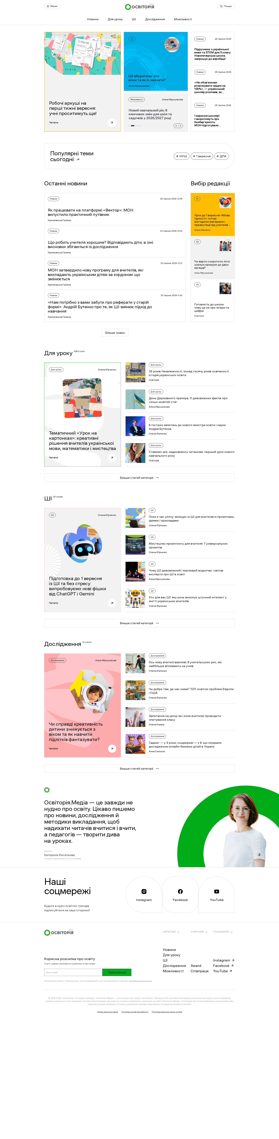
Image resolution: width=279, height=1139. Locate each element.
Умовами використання (140, 981)
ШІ (134, 19)
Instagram (221, 960)
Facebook (221, 965)
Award (196, 965)
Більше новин (115, 332)
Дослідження (155, 19)
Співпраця (200, 971)
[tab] (129, 125)
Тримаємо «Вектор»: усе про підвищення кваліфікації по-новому (152, 114)
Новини (93, 19)
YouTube (220, 971)
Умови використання (107, 1012)
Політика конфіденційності (134, 1012)
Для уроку (115, 19)
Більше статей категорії (136, 477)
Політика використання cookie (167, 1012)
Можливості (183, 19)
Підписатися (117, 972)
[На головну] (139, 6)
